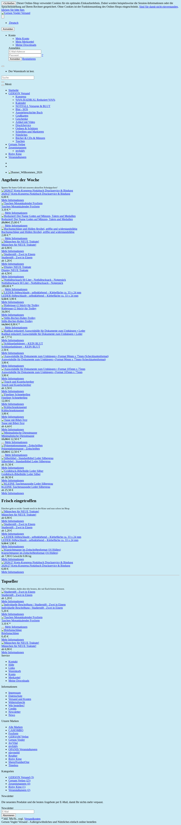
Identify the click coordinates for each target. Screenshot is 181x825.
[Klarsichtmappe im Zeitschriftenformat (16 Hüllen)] (31, 549)
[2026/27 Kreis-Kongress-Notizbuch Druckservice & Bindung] (37, 190)
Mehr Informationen (12, 200)
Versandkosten (32, 818)
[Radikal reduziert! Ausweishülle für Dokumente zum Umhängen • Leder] (43, 330)
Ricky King (15, 153)
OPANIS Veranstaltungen (22, 749)
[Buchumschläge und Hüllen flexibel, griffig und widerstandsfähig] (39, 228)
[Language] (2, 16)
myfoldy (20, 150)
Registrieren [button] (29, 58)
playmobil (14, 752)
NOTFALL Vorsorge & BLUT (33, 106)
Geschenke (22, 118)
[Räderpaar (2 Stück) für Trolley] (20, 305)
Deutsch (13, 22)
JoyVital (13, 742)
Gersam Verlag (16, 144)
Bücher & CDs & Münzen (30, 137)
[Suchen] (2, 81)
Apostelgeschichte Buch (29, 112)
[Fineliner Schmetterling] (15, 394)
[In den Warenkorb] (2, 213)
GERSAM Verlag (18, 736)
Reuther (12, 755)
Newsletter (14, 711)
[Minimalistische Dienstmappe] (19, 432)
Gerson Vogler (16, 739)
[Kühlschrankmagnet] (14, 407)
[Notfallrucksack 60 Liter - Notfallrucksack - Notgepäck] (33, 279)
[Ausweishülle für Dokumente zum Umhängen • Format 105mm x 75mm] (43, 368)
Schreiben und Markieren (30, 131)
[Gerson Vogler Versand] (15, 13)
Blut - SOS (22, 109)
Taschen (20, 141)
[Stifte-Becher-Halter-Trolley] (18, 317)
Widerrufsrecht (16, 702)
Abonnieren (8, 815)
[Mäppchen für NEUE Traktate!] (20, 241)
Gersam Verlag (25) (19, 780)
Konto (12, 674)
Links (11, 667)
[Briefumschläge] (11, 630)
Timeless (13, 765)
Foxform (13, 733)
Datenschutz (15, 695)
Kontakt (12, 661)
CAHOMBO (15, 730)
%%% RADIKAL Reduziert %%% (35, 99)
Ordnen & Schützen (27, 128)
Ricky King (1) (16, 786)
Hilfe (11, 664)
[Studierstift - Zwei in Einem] (18, 254)
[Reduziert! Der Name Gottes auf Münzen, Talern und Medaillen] (38, 216)
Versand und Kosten (19, 699)
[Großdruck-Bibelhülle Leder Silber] (22, 470)
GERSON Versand (19, 93)
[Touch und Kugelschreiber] (17, 381)
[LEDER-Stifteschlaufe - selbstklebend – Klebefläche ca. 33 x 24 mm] (41, 292)
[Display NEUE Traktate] (16, 267)
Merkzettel (14, 677)
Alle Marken (15, 727)
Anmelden (8, 29)
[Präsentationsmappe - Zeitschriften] (22, 445)
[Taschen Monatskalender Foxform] (21, 203)
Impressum (14, 692)
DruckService (23, 125)
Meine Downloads (18, 680)
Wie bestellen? (16, 705)
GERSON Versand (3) (21, 777)
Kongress (21, 96)
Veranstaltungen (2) (19, 790)
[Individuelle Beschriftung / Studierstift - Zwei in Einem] (33, 604)
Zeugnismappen (17, 147)
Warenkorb (14, 671)
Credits (12, 708)
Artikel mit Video (25, 122)
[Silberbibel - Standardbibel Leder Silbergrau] (27, 458)
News (11, 714)
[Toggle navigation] (2, 85)
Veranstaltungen (17, 157)
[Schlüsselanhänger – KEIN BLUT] (22, 343)
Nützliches (21, 134)
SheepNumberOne (18, 762)
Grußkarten (22, 115)
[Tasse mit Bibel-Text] (14, 419)
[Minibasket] (2, 66)
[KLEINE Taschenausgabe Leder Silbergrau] (27, 483)
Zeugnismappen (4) (19, 783)
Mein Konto (22, 38)
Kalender (21, 102)
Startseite (13, 90)
